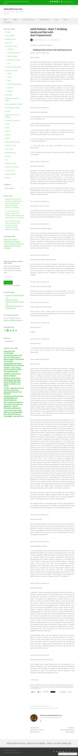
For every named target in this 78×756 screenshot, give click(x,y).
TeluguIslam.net (11, 308)
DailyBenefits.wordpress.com (14, 306)
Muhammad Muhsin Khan (51, 708)
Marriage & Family (10, 152)
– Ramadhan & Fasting (13, 60)
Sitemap (7, 177)
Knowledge (8, 95)
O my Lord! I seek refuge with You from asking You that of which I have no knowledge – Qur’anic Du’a (13, 413)
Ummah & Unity (10, 170)
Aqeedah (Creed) (10, 39)
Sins (6, 160)
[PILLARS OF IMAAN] (11, 70)
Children (7, 138)
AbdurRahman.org (41, 40)
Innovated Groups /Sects (12, 120)
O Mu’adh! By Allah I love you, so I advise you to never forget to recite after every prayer (14, 358)
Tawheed (8, 32)
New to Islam (9, 149)
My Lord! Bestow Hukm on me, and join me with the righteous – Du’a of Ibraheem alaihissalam (13, 405)
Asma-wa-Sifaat (9, 35)
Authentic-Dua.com (12, 299)
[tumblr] (59, 1)
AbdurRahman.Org (13, 9)
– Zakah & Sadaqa (11, 56)
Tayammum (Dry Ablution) (39, 706)
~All (48, 706)
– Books (8, 80)
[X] (5, 330)
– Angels (9, 77)
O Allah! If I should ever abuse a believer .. (12, 375)
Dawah (7, 127)
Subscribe (8, 282)
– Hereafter (9, 87)
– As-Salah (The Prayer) (13, 52)
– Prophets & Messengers (14, 84)
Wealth (7, 131)
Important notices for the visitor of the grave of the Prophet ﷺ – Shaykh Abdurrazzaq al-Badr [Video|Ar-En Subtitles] (12, 225)
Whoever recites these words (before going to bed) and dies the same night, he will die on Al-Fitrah (12, 382)
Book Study (8, 43)
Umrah (7, 124)
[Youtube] (52, 1)
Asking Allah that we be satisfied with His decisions (14, 364)
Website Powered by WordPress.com (13, 752)
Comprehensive (44, 19)
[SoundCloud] (64, 1)
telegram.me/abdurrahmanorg (13, 320)
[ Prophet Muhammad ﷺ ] (13, 67)
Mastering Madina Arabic (12, 142)
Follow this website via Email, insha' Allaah (13, 262)
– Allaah (8, 73)
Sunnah (7, 111)
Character (8, 135)
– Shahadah (10, 49)
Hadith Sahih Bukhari (37, 708)
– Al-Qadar (9, 91)
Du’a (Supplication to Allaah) (13, 104)
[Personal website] (40, 721)
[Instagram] (61, 1)
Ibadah (15, 19)
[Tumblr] (10, 330)
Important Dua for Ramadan (9, 352)
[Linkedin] (57, 1)
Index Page (34, 680)
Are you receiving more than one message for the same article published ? (14, 246)
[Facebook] (55, 1)
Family (65, 19)
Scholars (7, 156)
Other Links (7, 22)
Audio (56, 19)
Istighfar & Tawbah (10, 163)
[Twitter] (50, 1)
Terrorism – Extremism (12, 167)
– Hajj (8, 63)
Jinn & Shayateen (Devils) (12, 107)
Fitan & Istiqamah (10, 174)
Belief (5, 19)
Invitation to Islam (10, 145)
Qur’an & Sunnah (28, 19)
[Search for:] (70, 2)
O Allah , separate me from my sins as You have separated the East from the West (14, 391)
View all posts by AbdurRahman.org (50, 717)
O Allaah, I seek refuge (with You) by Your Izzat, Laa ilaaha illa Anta (13, 370)
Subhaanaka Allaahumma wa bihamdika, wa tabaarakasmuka (13, 398)
